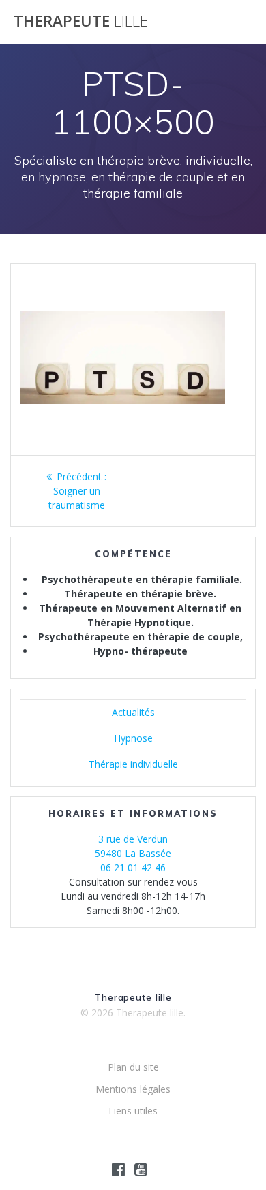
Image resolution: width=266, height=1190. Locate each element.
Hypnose (133, 738)
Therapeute (81, 21)
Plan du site (133, 1067)
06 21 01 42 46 (133, 867)
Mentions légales (133, 1088)
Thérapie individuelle (133, 763)
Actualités (133, 712)
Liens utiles (133, 1110)
